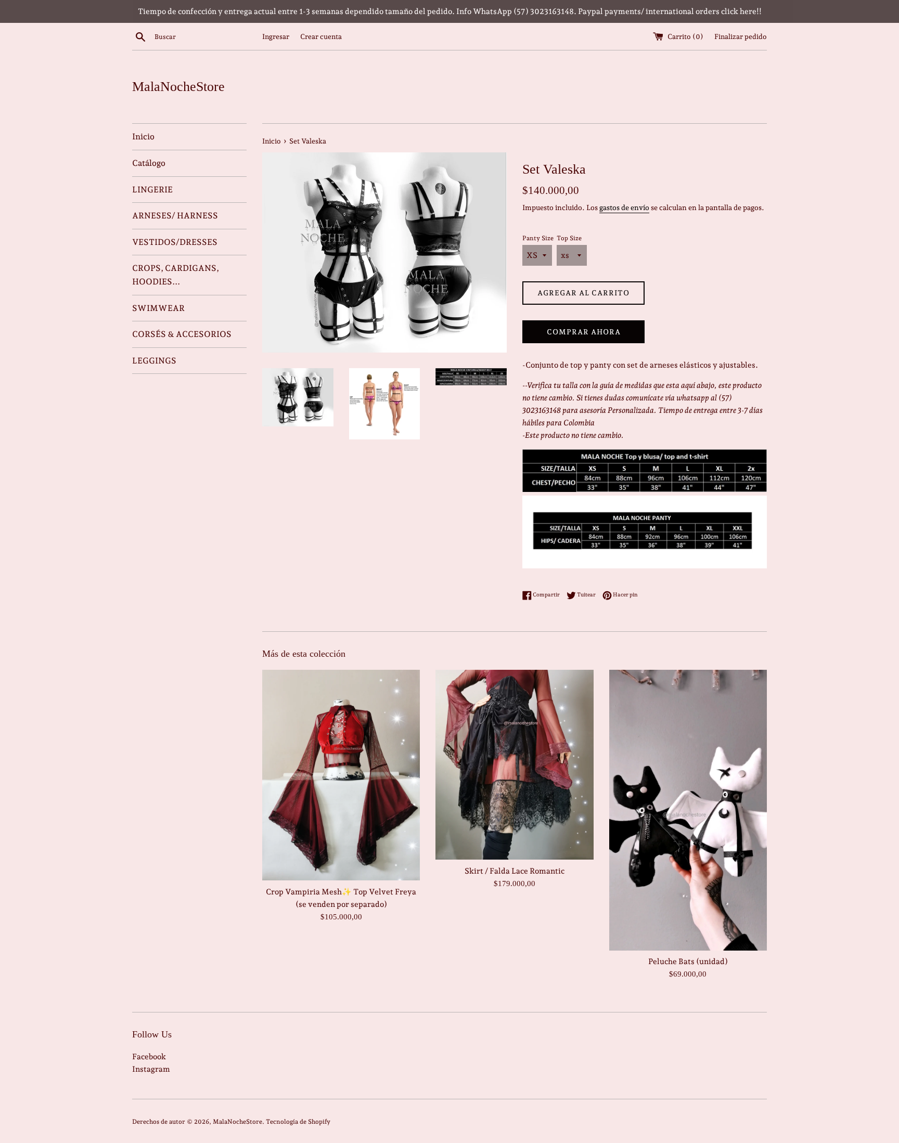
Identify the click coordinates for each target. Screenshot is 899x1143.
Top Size (569, 238)
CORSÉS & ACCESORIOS (182, 334)
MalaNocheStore (178, 86)
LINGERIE (152, 189)
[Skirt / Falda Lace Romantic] (514, 765)
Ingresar (275, 36)
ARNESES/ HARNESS (175, 215)
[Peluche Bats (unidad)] (688, 810)
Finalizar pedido (740, 36)
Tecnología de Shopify (298, 1121)
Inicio (143, 136)
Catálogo (148, 163)
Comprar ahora (584, 332)
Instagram (151, 1069)
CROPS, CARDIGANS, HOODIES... (175, 275)
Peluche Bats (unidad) (688, 962)
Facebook (149, 1056)
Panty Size (538, 238)
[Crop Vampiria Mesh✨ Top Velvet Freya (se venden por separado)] (341, 775)
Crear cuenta (321, 36)
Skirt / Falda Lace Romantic (514, 871)
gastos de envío (624, 207)
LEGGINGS (154, 361)
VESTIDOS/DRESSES (174, 242)
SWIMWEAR (158, 308)
